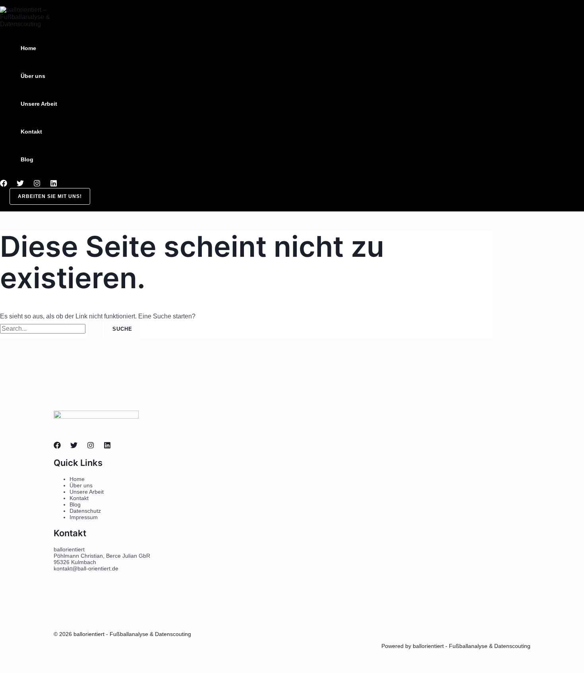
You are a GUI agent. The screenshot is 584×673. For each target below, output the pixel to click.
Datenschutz (85, 511)
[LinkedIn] (53, 184)
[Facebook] (3, 184)
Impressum (84, 517)
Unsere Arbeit (39, 104)
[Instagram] (37, 184)
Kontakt (31, 131)
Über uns (33, 76)
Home (28, 48)
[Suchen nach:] (52, 328)
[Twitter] (20, 184)
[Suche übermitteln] (95, 329)
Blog (27, 159)
